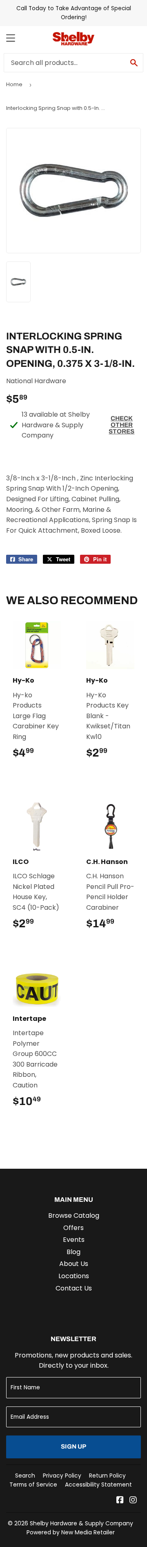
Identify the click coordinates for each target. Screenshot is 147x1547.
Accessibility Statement (98, 1484)
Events (74, 1239)
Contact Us (74, 1288)
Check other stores (121, 425)
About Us (73, 1263)
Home (14, 84)
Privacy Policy (62, 1475)
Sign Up (73, 1446)
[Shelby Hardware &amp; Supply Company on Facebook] (120, 1500)
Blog (73, 1252)
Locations (73, 1276)
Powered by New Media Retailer (71, 1532)
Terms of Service (33, 1484)
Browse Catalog (73, 1215)
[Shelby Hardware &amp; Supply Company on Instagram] (133, 1500)
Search (25, 1475)
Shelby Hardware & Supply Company (81, 1523)
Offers (73, 1227)
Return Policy (107, 1475)
